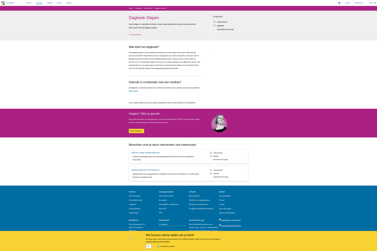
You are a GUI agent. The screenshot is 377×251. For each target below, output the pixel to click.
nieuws (59, 3)
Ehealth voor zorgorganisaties (199, 200)
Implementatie (134, 213)
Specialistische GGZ (166, 196)
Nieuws (221, 200)
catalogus (39, 3)
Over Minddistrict (225, 196)
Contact (222, 204)
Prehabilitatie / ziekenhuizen (169, 204)
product (28, 3)
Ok (148, 246)
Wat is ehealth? (194, 196)
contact (347, 3)
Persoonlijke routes (135, 200)
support (68, 3)
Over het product (134, 196)
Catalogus (132, 204)
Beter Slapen (133, 91)
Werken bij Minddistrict (227, 213)
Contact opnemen (135, 34)
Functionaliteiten (134, 208)
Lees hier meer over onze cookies (157, 241)
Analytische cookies (167, 246)
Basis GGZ (163, 208)
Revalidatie (163, 200)
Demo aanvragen (225, 208)
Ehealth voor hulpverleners (198, 204)
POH (160, 213)
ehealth (49, 3)
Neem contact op (136, 131)
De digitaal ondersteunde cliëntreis (201, 208)
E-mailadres (163, 224)
